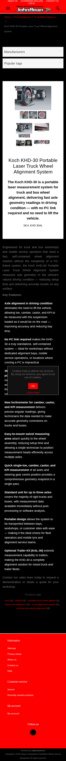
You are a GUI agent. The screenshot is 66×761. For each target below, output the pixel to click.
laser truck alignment (15, 604)
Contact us (52, 1)
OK (33, 386)
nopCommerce (38, 750)
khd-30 (18, 600)
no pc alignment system (44, 604)
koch (7, 600)
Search (11, 689)
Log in (31, 3)
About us (12, 1)
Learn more (33, 392)
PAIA (9, 671)
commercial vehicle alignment (31, 608)
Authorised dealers (32, 1)
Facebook (33, 732)
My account (13, 713)
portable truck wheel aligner (42, 600)
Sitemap (11, 648)
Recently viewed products (20, 695)
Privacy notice (14, 654)
